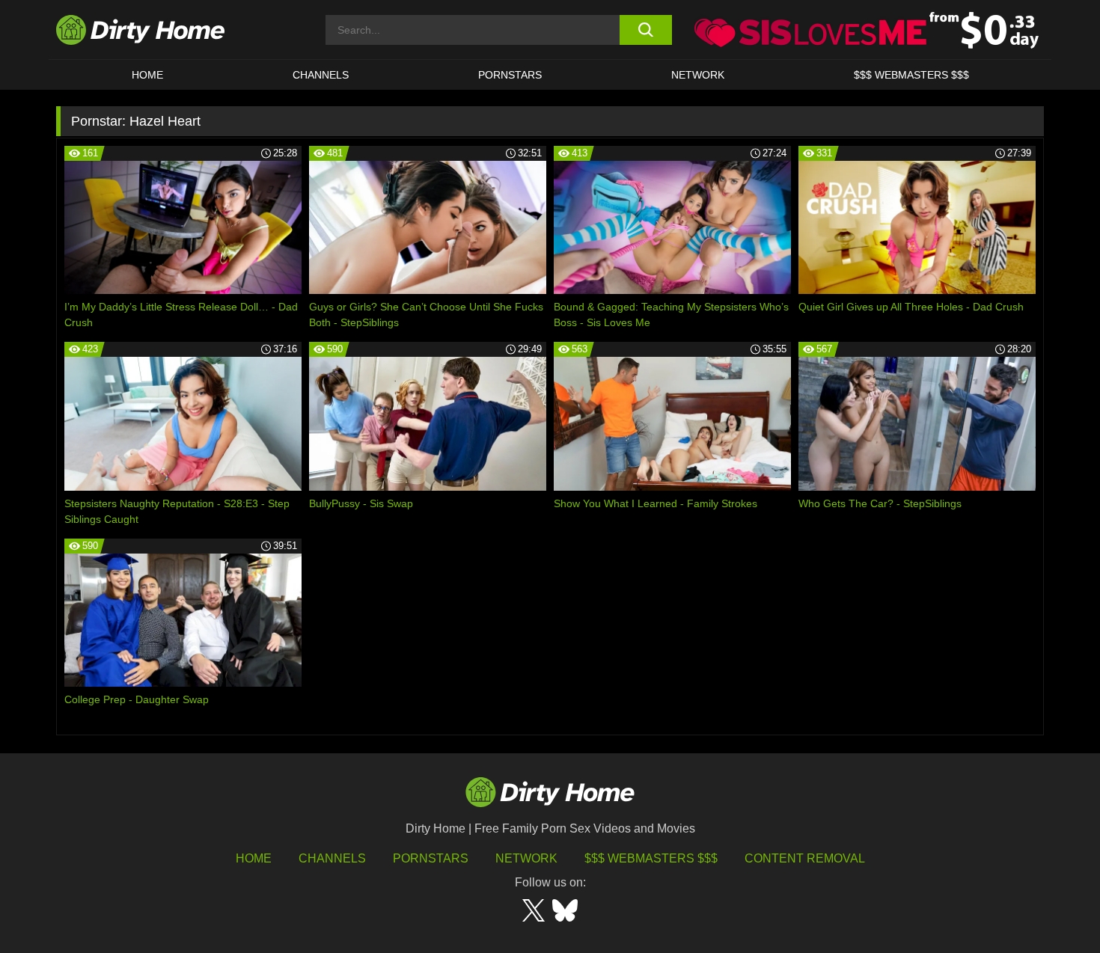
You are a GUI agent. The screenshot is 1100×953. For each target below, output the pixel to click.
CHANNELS (321, 75)
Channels (332, 858)
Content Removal (805, 858)
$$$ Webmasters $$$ (651, 858)
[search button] (645, 30)
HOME (147, 75)
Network (697, 75)
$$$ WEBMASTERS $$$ (911, 75)
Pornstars (510, 75)
